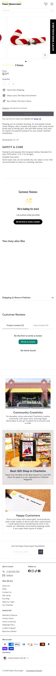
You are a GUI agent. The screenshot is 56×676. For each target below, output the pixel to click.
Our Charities (7, 605)
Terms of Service (9, 621)
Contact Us (6, 592)
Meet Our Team (8, 602)
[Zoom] (45, 54)
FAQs (4, 589)
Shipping (5, 108)
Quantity (6, 79)
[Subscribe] (40, 551)
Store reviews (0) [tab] (40, 325)
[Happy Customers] (28, 500)
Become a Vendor (9, 631)
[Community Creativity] (28, 393)
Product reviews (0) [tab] (15, 325)
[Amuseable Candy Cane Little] (19, 267)
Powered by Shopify (34, 670)
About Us (6, 586)
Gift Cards (6, 595)
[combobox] (28, 10)
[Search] (52, 10)
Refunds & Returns (9, 615)
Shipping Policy (8, 625)
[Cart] (46, 4)
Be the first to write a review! (28, 222)
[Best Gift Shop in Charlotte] (28, 450)
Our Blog (5, 598)
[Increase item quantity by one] (13, 84)
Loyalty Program (9, 628)
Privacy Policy (8, 618)
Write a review (28, 341)
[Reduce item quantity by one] (4, 84)
